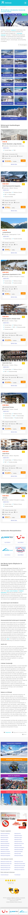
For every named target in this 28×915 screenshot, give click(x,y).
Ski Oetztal (7, 84)
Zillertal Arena (20, 103)
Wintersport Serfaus (18, 841)
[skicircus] (20, 71)
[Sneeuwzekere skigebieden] (14, 750)
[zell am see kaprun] (7, 99)
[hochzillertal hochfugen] (7, 52)
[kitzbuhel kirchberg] (20, 52)
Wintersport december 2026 (6, 863)
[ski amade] (20, 90)
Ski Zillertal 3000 (7, 75)
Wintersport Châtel (18, 845)
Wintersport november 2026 (6, 861)
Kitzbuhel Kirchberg (20, 56)
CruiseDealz (22, 897)
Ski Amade (20, 94)
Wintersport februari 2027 (6, 867)
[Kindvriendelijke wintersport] (14, 799)
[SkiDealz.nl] (10, 880)
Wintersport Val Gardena (5, 853)
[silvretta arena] (7, 62)
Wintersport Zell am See (19, 843)
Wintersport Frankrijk (18, 851)
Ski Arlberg (21, 66)
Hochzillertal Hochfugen (7, 57)
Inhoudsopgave (23, 44)
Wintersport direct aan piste (19, 865)
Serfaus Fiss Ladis (21, 84)
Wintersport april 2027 (18, 861)
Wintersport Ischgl (4, 839)
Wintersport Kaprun (18, 835)
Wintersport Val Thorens (5, 851)
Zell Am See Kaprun (7, 103)
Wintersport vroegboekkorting (14, 759)
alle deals (7, 542)
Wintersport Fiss (17, 833)
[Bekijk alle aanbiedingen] (4, 911)
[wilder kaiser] (14, 111)
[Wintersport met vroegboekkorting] (14, 766)
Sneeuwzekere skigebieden (14, 743)
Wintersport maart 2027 (5, 869)
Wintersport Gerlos (4, 835)
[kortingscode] (14, 819)
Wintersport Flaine (18, 839)
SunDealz (9, 897)
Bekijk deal (14, 164)
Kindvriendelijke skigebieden (14, 792)
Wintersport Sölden (4, 847)
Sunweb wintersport (4, 874)
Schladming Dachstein (7, 94)
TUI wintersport (17, 874)
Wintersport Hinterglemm (19, 847)
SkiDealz (13, 897)
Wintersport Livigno (18, 837)
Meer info (6, 148)
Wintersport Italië (17, 853)
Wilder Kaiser (14, 118)
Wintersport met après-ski (19, 869)
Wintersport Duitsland (18, 855)
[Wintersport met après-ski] (14, 783)
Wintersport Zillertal (4, 841)
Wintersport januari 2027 (5, 865)
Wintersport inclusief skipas (19, 863)
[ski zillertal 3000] (7, 71)
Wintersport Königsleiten (5, 855)
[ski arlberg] (20, 62)
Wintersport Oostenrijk (18, 849)
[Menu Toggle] (25, 2)
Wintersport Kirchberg (5, 845)
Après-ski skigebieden (14, 775)
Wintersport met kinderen (19, 867)
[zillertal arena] (20, 99)
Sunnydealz (18, 899)
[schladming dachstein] (7, 90)
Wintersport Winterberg (5, 833)
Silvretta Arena (7, 66)
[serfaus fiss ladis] (20, 80)
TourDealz (18, 897)
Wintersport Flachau (4, 837)
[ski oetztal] (7, 80)
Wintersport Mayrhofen (5, 843)
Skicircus (20, 75)
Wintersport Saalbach (5, 849)
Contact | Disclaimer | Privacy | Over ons (14, 901)
